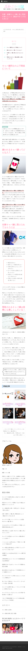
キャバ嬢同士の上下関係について (14, 47)
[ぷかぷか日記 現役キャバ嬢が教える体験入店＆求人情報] (14, 7)
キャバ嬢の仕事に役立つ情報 (9, 613)
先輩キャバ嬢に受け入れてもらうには (15, 53)
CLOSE (14, 44)
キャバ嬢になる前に (7, 609)
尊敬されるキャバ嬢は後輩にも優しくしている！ (15, 57)
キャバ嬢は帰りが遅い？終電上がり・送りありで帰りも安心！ (14, 434)
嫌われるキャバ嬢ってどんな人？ (14, 50)
